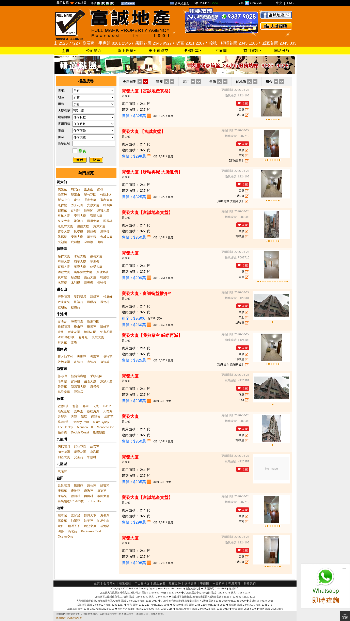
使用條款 (61, 618)
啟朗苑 (108, 416)
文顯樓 (62, 242)
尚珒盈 (95, 416)
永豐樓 (62, 282)
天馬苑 (81, 356)
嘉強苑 (91, 362)
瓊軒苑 (104, 326)
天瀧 (74, 416)
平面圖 (204, 583)
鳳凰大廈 (93, 221)
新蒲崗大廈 (78, 386)
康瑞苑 (62, 496)
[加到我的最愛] (242, 103)
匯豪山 (88, 189)
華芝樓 (91, 236)
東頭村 (62, 471)
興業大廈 (98, 337)
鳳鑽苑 (91, 302)
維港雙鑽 (99, 432)
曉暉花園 (64, 326)
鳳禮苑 (78, 302)
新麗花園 (93, 321)
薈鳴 (100, 242)
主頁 (97, 583)
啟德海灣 (93, 411)
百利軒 (75, 210)
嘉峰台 (62, 321)
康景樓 (94, 386)
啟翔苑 (62, 307)
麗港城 (62, 515)
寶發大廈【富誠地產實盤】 (147, 91)
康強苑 (104, 362)
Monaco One (105, 427)
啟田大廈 (103, 496)
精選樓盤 (125, 583)
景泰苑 (62, 386)
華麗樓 (94, 261)
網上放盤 (159, 583)
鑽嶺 (100, 189)
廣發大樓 (102, 272)
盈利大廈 (106, 200)
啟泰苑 (94, 446)
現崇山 (75, 194)
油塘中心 (103, 520)
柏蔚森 (62, 432)
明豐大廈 (64, 272)
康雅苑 (75, 490)
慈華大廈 (80, 261)
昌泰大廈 (90, 381)
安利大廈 (80, 215)
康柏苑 (91, 485)
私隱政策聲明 (74, 618)
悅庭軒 (107, 296)
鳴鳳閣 (107, 205)
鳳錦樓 (91, 231)
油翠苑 (75, 520)
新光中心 (64, 200)
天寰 (96, 406)
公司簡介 (110, 583)
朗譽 (61, 531)
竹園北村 (106, 194)
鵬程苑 (62, 210)
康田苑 (78, 485)
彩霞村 (91, 457)
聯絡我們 (250, 583)
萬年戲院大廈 (83, 272)
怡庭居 (62, 194)
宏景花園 (64, 296)
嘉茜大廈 (90, 277)
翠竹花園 (90, 194)
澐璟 (84, 416)
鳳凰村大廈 (65, 226)
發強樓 (75, 277)
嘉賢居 (75, 515)
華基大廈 (64, 261)
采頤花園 (96, 376)
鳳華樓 (104, 231)
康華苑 (62, 490)
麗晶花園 (80, 446)
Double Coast (80, 432)
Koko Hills (94, 501)
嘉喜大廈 (96, 256)
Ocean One (65, 536)
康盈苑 (88, 490)
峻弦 (61, 332)
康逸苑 (101, 490)
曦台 (61, 526)
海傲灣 (104, 515)
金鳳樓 (88, 242)
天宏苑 (94, 356)
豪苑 (77, 200)
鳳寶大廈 (103, 210)
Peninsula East (91, 531)
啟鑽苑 (75, 307)
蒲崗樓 (62, 381)
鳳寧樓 (78, 231)
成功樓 (75, 242)
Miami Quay (101, 422)
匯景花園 (64, 485)
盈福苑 (78, 221)
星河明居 (80, 296)
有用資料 (234, 583)
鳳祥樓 (62, 205)
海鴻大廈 (99, 226)
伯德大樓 (83, 226)
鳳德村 (104, 302)
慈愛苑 (62, 189)
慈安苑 (75, 189)
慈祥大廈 (64, 256)
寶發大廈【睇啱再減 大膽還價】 (152, 172)
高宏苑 (72, 531)
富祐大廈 (64, 215)
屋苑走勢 (175, 583)
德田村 (75, 496)
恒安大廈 (64, 221)
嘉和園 (94, 451)
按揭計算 (191, 583)
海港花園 (77, 321)
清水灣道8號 (66, 337)
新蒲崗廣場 (78, 376)
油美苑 (88, 520)
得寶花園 (80, 451)
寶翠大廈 (96, 215)
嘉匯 (86, 406)
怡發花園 (90, 332)
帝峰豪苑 (64, 302)
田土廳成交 (142, 583)
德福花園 (64, 446)
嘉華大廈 (64, 266)
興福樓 (62, 236)
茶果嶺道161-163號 (71, 501)
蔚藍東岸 (90, 526)
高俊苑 (62, 520)
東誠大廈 (106, 381)
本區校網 (219, 583)
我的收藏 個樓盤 (71, 2)
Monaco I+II (85, 427)
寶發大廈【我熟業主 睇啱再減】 (152, 335)
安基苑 (78, 457)
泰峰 (74, 342)
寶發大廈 (64, 231)
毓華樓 (62, 277)
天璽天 (62, 416)
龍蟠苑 (94, 296)
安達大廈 (77, 236)
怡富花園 (106, 332)
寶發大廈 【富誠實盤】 (143, 131)
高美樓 (88, 282)
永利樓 (75, 282)
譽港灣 (62, 376)
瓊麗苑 (91, 326)
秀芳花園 (77, 205)
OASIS (107, 406)
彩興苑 (62, 342)
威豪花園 (74, 332)
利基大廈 (64, 457)
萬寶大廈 (80, 266)
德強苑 (107, 356)
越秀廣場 (64, 392)
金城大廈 (106, 236)
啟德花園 (64, 362)
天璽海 (107, 411)
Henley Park (81, 422)
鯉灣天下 (90, 515)
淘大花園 (64, 451)
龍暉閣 (88, 210)
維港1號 (63, 422)
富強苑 (78, 362)
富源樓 (75, 381)
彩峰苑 (83, 337)
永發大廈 (80, 256)
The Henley (65, 427)
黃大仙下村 (65, 356)
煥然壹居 (64, 411)
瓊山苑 (78, 326)
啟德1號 (63, 406)
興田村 (88, 496)
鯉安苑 (104, 485)
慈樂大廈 (96, 266)
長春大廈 (90, 200)
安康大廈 (93, 205)
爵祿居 (78, 392)
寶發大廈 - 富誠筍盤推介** (146, 293)
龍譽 (76, 406)
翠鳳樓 (107, 221)
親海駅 (104, 526)
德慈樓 (104, 277)
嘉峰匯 (78, 411)
